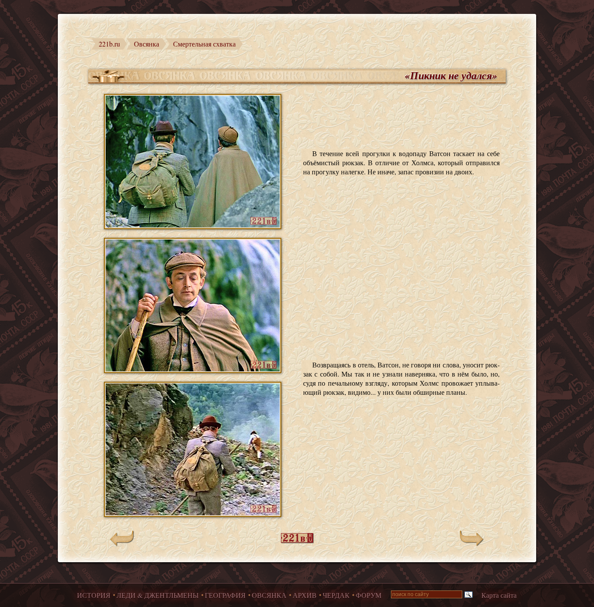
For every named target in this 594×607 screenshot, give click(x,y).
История (93, 595)
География (225, 595)
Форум (368, 595)
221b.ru (109, 43)
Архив (305, 595)
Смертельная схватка (204, 43)
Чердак (336, 595)
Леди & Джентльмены (158, 595)
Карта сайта (499, 595)
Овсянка (146, 43)
